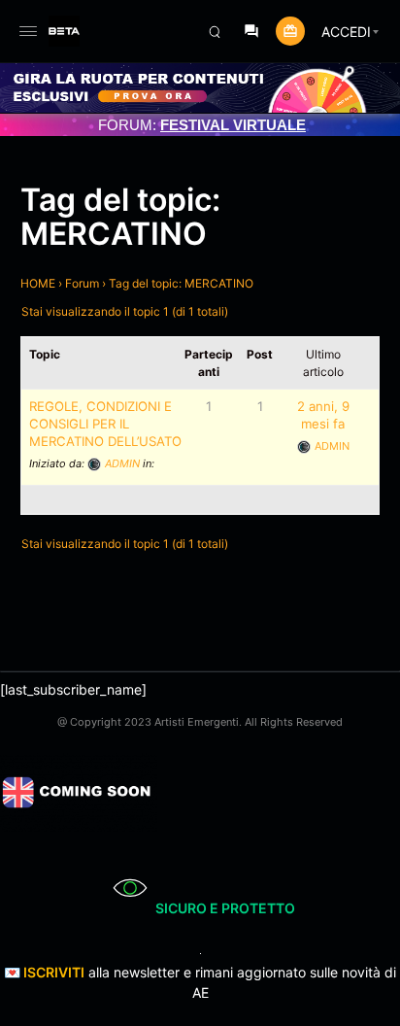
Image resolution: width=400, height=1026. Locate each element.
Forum (82, 283)
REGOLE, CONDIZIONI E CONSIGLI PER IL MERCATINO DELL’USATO (105, 423)
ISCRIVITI (53, 972)
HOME (37, 283)
